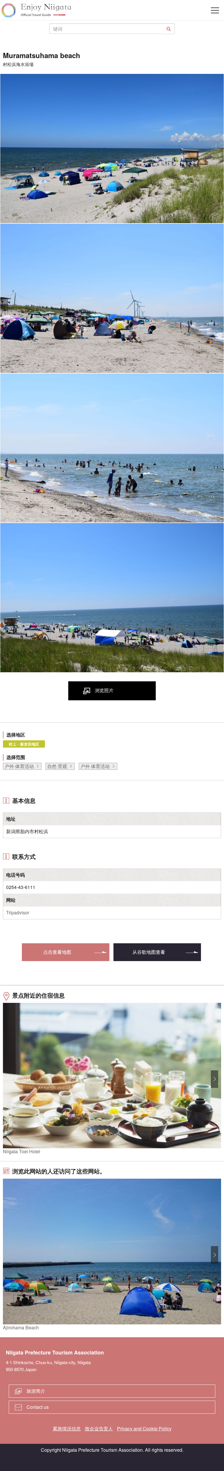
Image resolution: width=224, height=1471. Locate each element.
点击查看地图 (57, 952)
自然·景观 (57, 766)
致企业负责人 (99, 1428)
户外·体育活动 (19, 766)
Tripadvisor (17, 912)
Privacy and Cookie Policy (144, 1428)
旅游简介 (36, 1390)
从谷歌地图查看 (148, 952)
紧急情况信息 (67, 1428)
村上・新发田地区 (24, 744)
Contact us (38, 1407)
